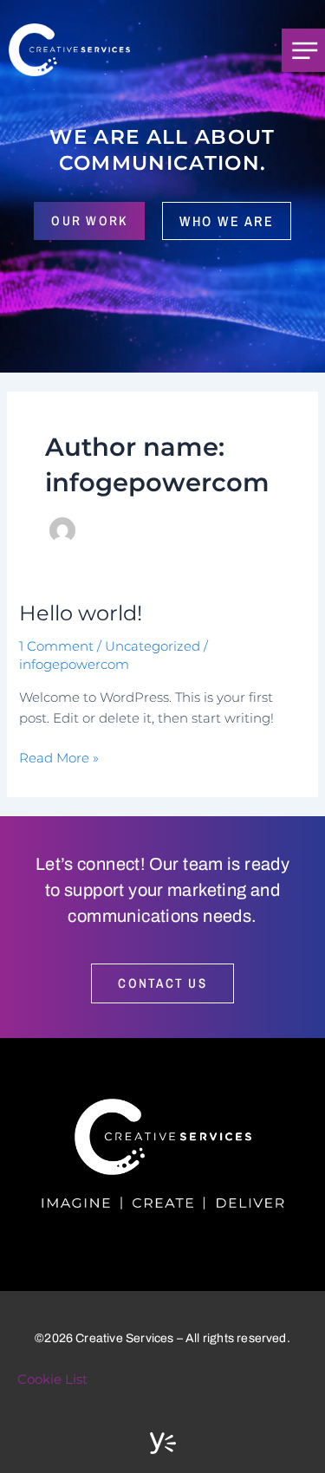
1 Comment (56, 646)
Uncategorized (152, 646)
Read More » (59, 757)
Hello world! (80, 613)
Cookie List (52, 1379)
